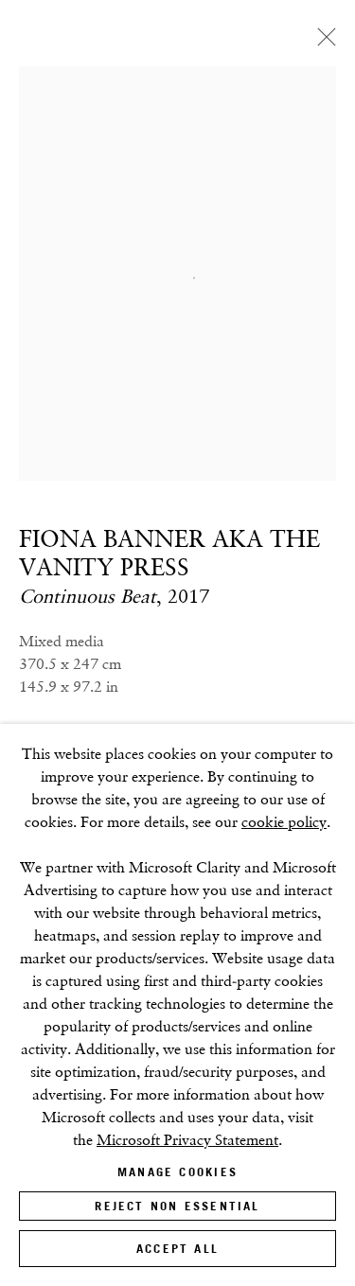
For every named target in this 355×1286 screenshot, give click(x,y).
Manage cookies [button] (177, 1172)
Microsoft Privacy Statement (187, 1140)
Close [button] (322, 42)
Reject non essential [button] (177, 1206)
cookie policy (284, 822)
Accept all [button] (177, 1249)
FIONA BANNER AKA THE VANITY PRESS (169, 552)
